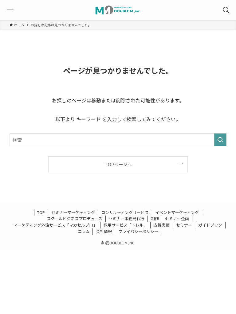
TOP (41, 212)
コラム (84, 231)
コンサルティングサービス (125, 212)
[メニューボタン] (10, 10)
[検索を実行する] (220, 139)
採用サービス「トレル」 (126, 225)
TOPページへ (118, 164)
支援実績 (162, 225)
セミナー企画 (177, 218)
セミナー (184, 225)
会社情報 (104, 231)
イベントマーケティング (177, 212)
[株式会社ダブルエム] (118, 10)
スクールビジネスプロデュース (74, 218)
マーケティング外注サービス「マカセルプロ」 (55, 225)
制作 (155, 218)
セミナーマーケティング (73, 212)
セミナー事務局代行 (126, 218)
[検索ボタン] (226, 10)
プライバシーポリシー (138, 231)
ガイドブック (210, 225)
